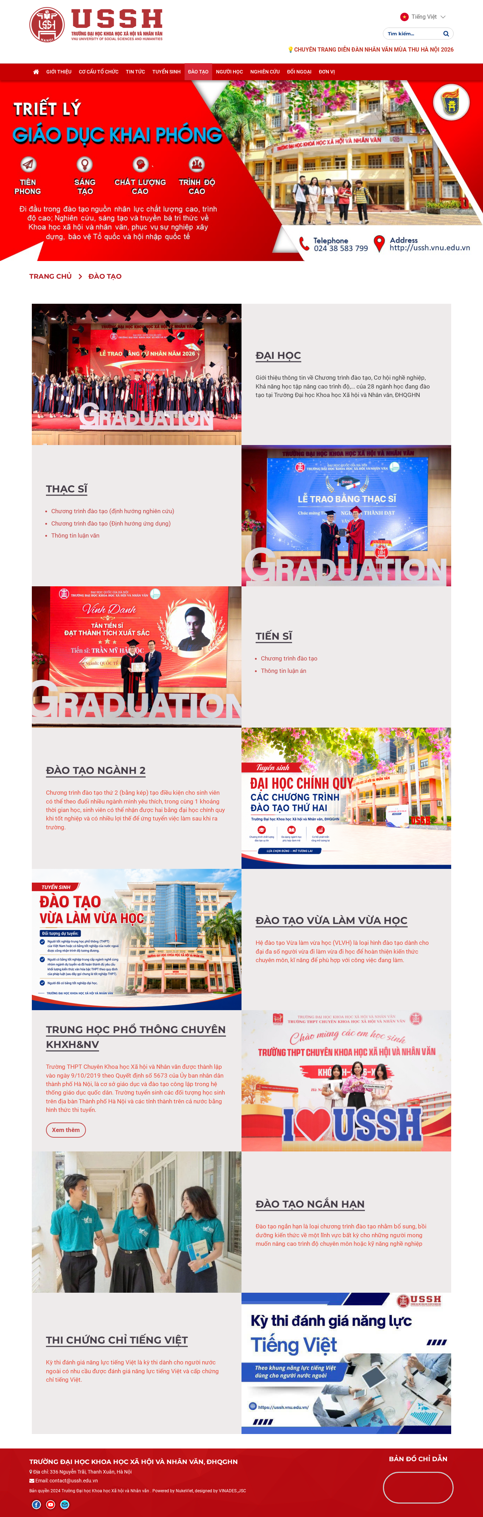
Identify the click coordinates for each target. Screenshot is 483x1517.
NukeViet (184, 1490)
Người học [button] (229, 72)
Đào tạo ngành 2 (96, 771)
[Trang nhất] (35, 71)
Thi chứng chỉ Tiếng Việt (117, 1340)
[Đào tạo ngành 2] (346, 798)
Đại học (278, 355)
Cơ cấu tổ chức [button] (98, 72)
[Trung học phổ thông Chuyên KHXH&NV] (346, 1080)
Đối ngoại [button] (299, 72)
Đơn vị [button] (327, 72)
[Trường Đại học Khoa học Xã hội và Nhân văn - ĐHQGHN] (47, 24)
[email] (65, 1505)
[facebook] (36, 1505)
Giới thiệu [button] (58, 72)
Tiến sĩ (274, 636)
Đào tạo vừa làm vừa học (332, 920)
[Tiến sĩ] (137, 656)
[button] (418, 17)
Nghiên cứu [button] (265, 72)
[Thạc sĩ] (346, 515)
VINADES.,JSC (232, 1490)
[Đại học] (137, 374)
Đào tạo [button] (198, 72)
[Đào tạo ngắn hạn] (137, 1222)
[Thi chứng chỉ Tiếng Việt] (346, 1363)
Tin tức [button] (135, 72)
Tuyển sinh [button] (166, 72)
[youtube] (50, 1505)
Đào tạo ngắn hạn (310, 1204)
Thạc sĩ (66, 489)
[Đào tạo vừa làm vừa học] (137, 939)
